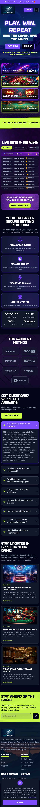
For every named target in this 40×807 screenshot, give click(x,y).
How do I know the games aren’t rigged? (18, 531)
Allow (20, 803)
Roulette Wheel (27, 763)
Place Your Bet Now (19, 205)
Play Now (13, 46)
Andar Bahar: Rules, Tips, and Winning (17, 670)
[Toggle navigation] (36, 10)
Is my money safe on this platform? (18, 491)
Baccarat (24, 769)
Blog (3, 763)
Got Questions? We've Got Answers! (18, 425)
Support (4, 766)
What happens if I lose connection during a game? (19, 480)
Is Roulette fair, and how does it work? (20, 501)
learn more (32, 797)
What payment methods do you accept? (19, 469)
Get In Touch (11, 415)
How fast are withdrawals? (18, 511)
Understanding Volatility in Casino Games (17, 588)
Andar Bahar (26, 766)
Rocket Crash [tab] (20, 147)
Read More (6, 601)
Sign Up (28, 46)
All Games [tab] (7, 147)
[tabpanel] (20, 171)
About (3, 759)
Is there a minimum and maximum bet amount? (17, 521)
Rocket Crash (26, 759)
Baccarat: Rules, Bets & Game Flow (20, 629)
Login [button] (28, 9)
